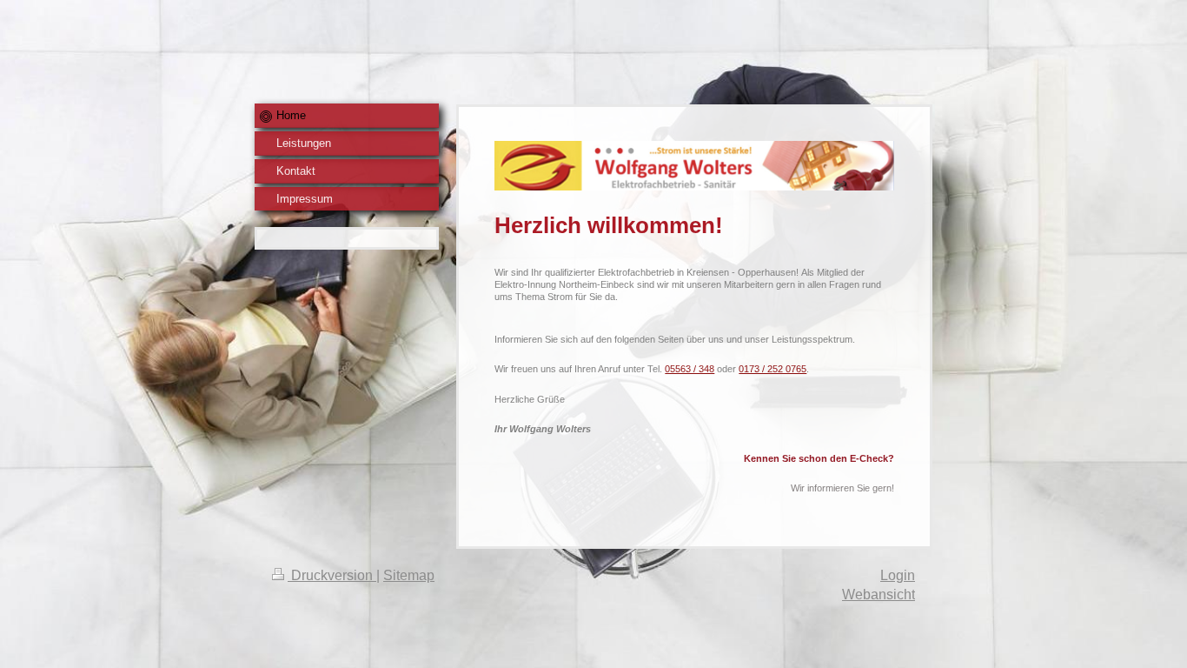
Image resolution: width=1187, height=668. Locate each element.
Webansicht (878, 594)
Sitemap (408, 575)
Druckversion (332, 575)
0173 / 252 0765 (772, 369)
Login (897, 575)
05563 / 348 (689, 369)
